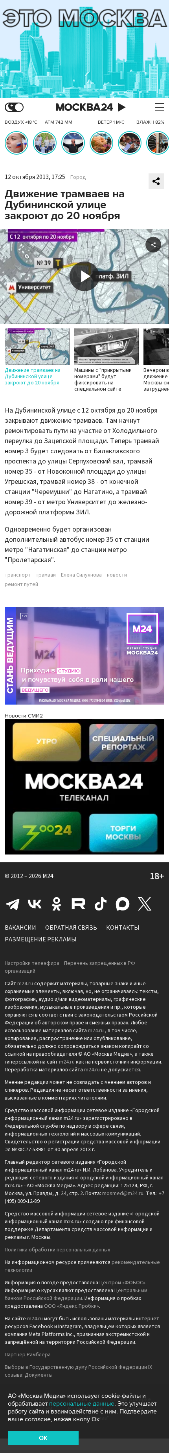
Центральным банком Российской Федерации (76, 1294)
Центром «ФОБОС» (122, 1283)
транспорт (18, 575)
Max (122, 904)
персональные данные (81, 1404)
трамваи (46, 575)
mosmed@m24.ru (122, 1193)
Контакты (123, 927)
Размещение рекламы (41, 939)
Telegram (12, 904)
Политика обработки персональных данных (57, 1250)
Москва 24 (84, 107)
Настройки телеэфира (32, 963)
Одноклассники (56, 904)
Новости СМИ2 (24, 715)
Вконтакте (34, 904)
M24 (47, 876)
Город (78, 177)
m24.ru (25, 984)
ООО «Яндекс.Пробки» (71, 1306)
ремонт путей (21, 584)
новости (117, 575)
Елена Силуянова (81, 575)
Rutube (78, 904)
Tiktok (100, 904)
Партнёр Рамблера (28, 1355)
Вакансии (20, 927)
